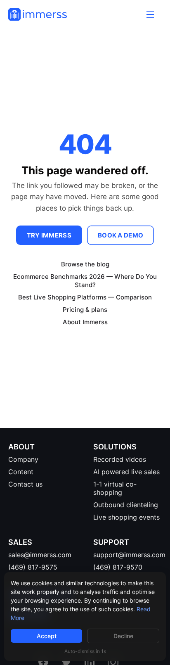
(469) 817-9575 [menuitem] (32, 567)
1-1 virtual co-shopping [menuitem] (115, 488)
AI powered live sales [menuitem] (126, 472)
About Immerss (85, 322)
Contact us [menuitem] (25, 484)
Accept (47, 635)
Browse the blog (85, 264)
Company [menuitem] (23, 459)
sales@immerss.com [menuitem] (39, 555)
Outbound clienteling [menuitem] (125, 505)
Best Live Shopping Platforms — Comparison (85, 297)
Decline (123, 635)
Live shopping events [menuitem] (126, 517)
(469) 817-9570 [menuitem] (117, 567)
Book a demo (120, 235)
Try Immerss (49, 235)
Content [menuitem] (20, 472)
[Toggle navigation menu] (150, 14)
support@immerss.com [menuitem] (129, 555)
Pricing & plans (85, 310)
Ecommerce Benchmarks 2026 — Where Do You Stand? (85, 281)
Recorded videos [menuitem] (119, 459)
